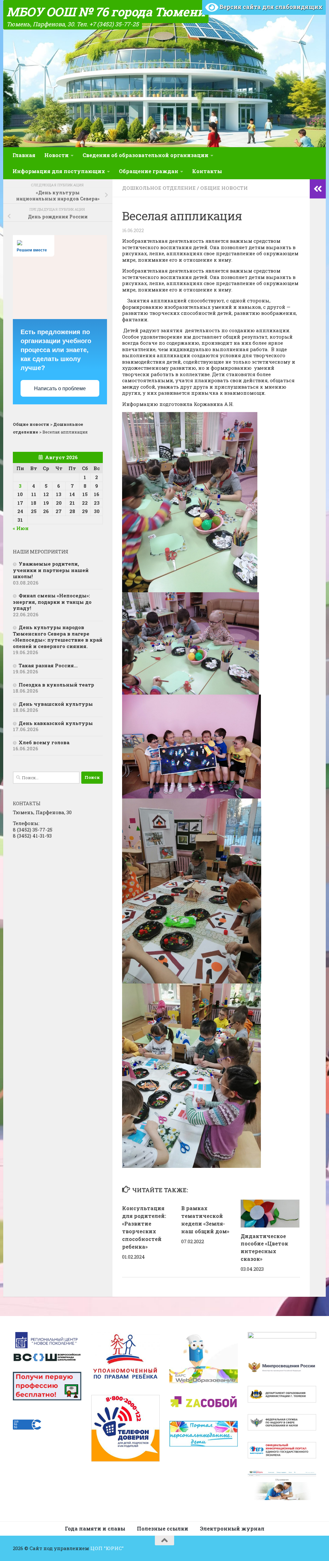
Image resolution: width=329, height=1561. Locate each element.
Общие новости (224, 188)
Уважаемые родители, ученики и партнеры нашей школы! (51, 570)
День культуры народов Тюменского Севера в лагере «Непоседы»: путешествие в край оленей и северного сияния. (57, 636)
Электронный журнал (232, 1528)
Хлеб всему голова (44, 742)
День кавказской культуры (56, 723)
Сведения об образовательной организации (146, 155)
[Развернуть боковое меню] (318, 188)
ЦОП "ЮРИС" (107, 1548)
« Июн (21, 528)
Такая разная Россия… (48, 665)
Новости (56, 155)
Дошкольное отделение (159, 188)
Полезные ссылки (162, 1528)
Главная (24, 155)
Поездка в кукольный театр (56, 684)
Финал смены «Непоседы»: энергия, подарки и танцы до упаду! (52, 601)
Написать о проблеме (60, 388)
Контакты (207, 171)
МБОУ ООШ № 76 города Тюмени (105, 12)
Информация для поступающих (59, 171)
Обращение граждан (148, 171)
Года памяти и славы (95, 1528)
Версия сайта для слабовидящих (270, 7)
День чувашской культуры (56, 704)
